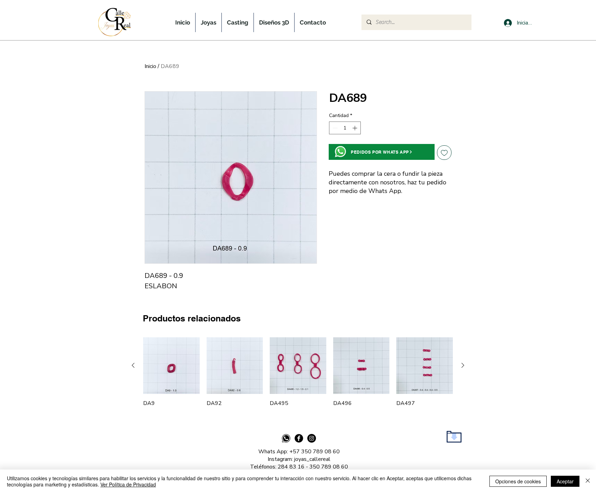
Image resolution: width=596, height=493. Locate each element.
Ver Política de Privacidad (128, 484)
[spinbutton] (345, 128)
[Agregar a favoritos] (444, 152)
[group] (298, 372)
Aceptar (565, 481)
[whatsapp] (286, 438)
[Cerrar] (588, 481)
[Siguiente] (463, 365)
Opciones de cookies (518, 481)
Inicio (150, 66)
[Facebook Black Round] (299, 438)
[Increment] (355, 128)
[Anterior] (133, 365)
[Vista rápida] (171, 365)
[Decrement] (334, 128)
